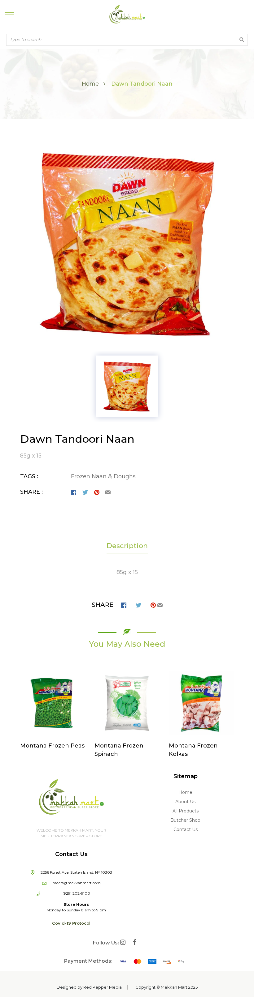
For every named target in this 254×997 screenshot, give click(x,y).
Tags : (29, 476)
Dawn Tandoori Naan (77, 438)
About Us (185, 801)
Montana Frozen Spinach (118, 749)
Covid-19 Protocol (71, 923)
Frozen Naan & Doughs (103, 476)
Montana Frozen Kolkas (193, 749)
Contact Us (185, 829)
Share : (31, 491)
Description (127, 546)
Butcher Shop (185, 820)
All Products (186, 811)
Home (90, 83)
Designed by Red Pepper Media (89, 987)
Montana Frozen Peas (52, 745)
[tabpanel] (127, 386)
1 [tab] (127, 427)
